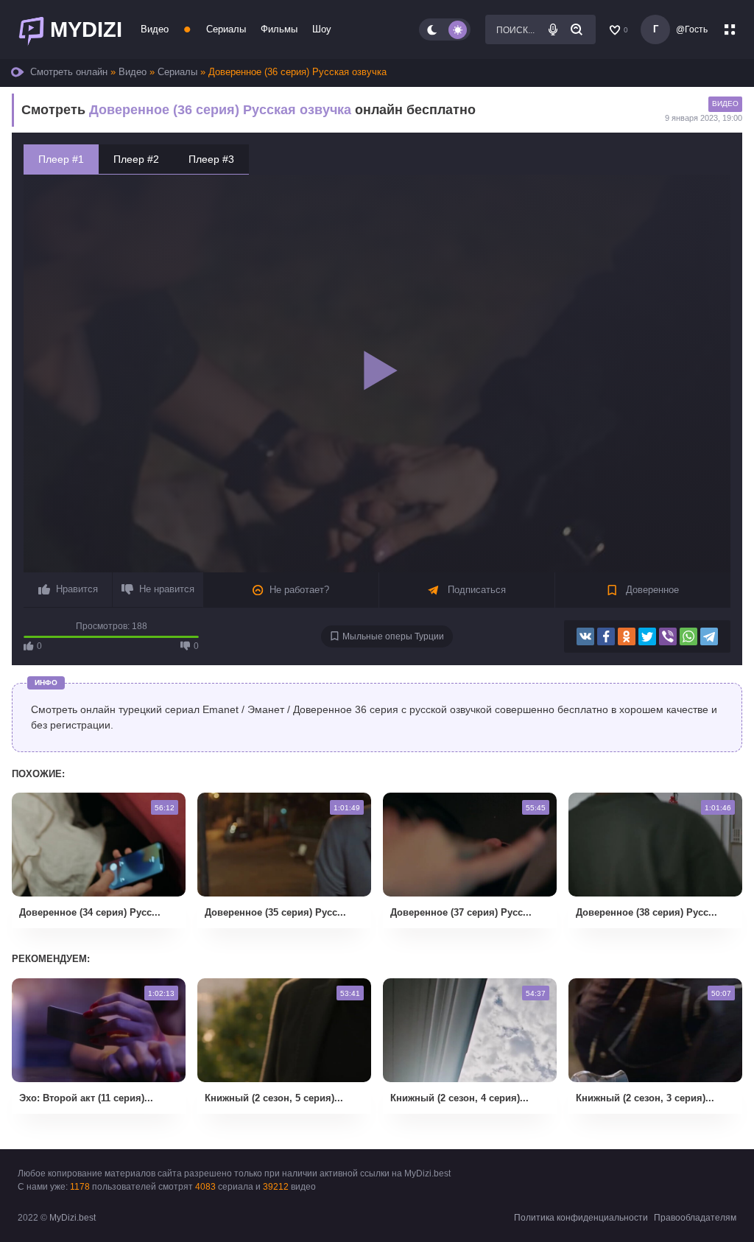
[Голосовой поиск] (553, 29)
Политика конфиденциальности (581, 1218)
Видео (155, 29)
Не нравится (166, 588)
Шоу (321, 29)
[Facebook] (606, 636)
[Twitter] (647, 636)
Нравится (77, 588)
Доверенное (651, 589)
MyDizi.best (72, 1218)
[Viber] (668, 636)
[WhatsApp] (688, 636)
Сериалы (226, 29)
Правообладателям (695, 1218)
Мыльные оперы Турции (393, 636)
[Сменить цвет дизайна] (445, 29)
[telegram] (709, 636)
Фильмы (279, 29)
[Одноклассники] (626, 636)
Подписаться (475, 589)
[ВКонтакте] (585, 636)
